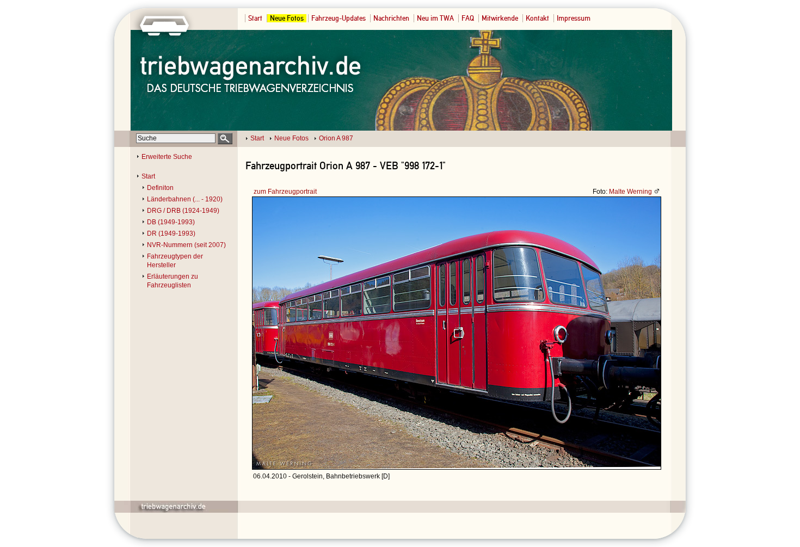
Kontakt (537, 18)
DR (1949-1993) (171, 233)
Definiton (160, 188)
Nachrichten (391, 18)
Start (255, 18)
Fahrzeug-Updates (338, 18)
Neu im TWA (435, 18)
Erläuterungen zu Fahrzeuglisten (172, 281)
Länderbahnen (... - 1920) (185, 199)
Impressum (573, 18)
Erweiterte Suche (166, 157)
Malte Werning (630, 191)
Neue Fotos (287, 18)
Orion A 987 (336, 138)
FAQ (467, 18)
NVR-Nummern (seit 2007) (186, 245)
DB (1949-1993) (171, 222)
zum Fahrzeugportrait (285, 191)
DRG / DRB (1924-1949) (183, 210)
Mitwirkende (500, 18)
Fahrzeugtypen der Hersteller (175, 261)
